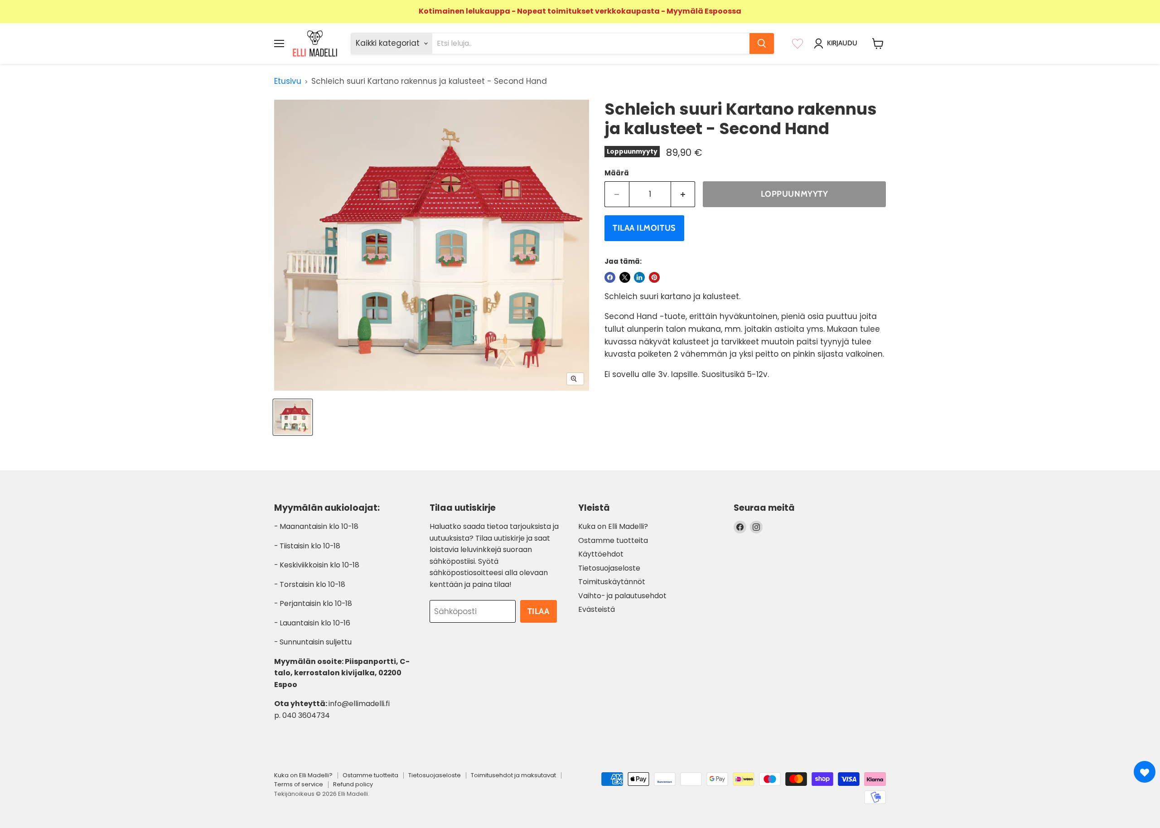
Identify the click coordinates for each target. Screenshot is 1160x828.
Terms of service (298, 784)
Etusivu (287, 81)
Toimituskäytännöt (611, 581)
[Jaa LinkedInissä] (639, 277)
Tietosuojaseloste (609, 568)
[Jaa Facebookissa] (609, 277)
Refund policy (353, 784)
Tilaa (538, 611)
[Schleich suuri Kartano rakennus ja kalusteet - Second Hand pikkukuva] (292, 417)
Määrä (616, 173)
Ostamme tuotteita (613, 540)
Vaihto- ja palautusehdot (622, 596)
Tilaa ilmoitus (644, 228)
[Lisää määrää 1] (683, 194)
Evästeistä (596, 609)
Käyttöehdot (601, 554)
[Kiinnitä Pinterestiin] (654, 277)
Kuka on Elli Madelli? (613, 526)
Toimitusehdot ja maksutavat (513, 775)
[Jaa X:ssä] (624, 277)
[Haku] (761, 43)
